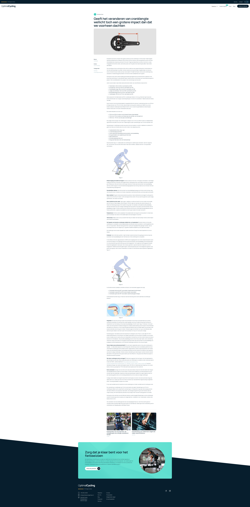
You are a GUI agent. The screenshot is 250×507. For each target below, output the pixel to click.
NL (245, 2)
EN (247, 2)
